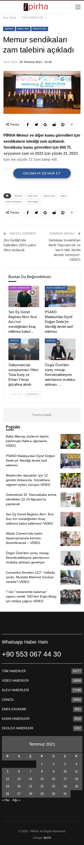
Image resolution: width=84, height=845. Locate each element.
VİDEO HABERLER (15, 680)
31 (65, 794)
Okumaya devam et (42, 173)
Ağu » (16, 800)
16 (53, 779)
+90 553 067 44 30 (31, 654)
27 (19, 794)
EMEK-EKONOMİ (14, 709)
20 (19, 786)
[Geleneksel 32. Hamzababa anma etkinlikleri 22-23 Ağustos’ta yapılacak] (70, 499)
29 (42, 794)
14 (30, 779)
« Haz (6, 800)
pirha (63, 195)
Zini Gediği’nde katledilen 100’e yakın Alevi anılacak (20, 245)
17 (65, 779)
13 (19, 779)
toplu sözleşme (14, 201)
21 (30, 786)
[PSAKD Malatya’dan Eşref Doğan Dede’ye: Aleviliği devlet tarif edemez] (60, 296)
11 (76, 771)
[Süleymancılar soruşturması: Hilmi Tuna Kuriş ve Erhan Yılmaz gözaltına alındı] (23, 349)
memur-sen (39, 29)
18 (76, 779)
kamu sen (23, 29)
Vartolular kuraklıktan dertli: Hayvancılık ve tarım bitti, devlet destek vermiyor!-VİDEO (64, 250)
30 (53, 794)
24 (65, 786)
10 (65, 771)
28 (30, 794)
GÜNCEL (14, 340)
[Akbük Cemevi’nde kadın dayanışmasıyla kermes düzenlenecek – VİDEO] (70, 538)
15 (42, 779)
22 (42, 786)
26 (7, 794)
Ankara (9, 29)
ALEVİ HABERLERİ (56, 288)
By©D (47, 837)
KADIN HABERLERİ (20, 288)
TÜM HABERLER (14, 671)
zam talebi (32, 201)
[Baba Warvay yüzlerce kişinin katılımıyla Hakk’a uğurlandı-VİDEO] (70, 441)
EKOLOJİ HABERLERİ (17, 728)
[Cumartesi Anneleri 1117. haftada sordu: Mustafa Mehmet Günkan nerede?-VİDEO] (70, 577)
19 (7, 786)
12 (7, 779)
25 (76, 786)
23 (53, 786)
